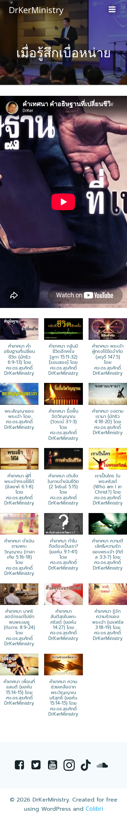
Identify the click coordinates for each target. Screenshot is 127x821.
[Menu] (112, 10)
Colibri (94, 809)
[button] (63, 350)
